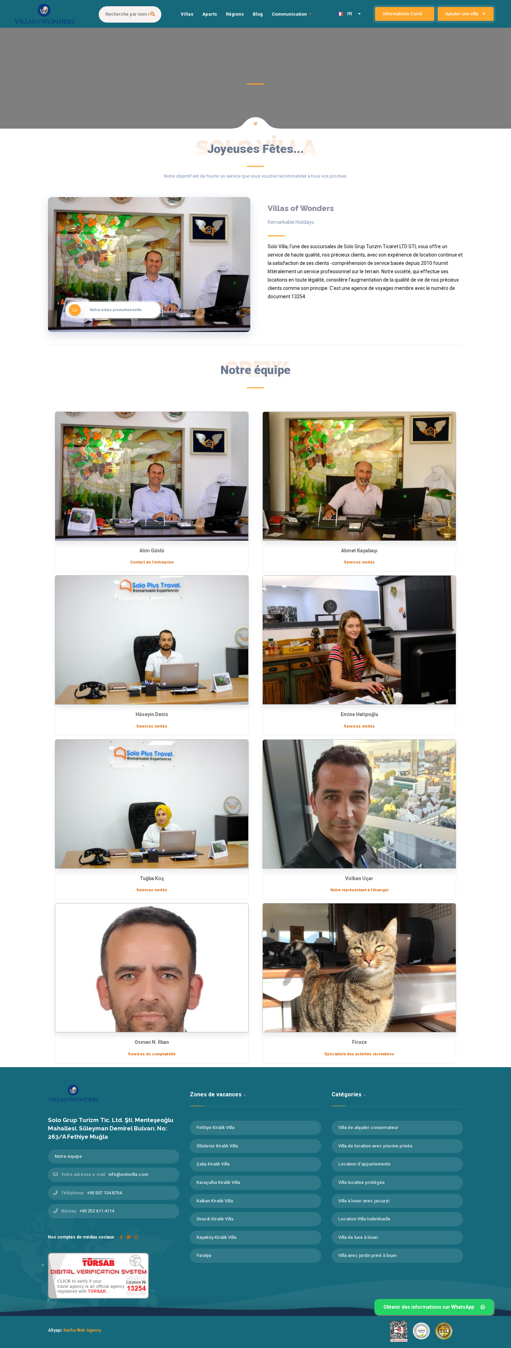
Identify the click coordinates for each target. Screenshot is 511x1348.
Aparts (209, 14)
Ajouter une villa (462, 13)
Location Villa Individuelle (364, 1218)
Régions (235, 14)
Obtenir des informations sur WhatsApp (428, 1307)
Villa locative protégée (361, 1182)
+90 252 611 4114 (96, 1210)
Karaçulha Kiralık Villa (218, 1182)
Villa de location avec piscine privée (375, 1145)
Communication (289, 14)
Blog (258, 14)
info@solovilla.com (128, 1174)
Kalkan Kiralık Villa (214, 1200)
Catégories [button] (347, 1094)
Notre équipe (68, 1156)
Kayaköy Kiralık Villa (216, 1237)
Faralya (203, 1255)
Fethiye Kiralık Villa (215, 1127)
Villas (187, 14)
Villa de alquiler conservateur (368, 1127)
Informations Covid (403, 13)
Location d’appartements (364, 1164)
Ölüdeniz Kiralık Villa (217, 1145)
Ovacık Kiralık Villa (214, 1218)
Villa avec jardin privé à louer (367, 1255)
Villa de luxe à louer (358, 1237)
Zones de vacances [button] (216, 1094)
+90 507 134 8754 (104, 1192)
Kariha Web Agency (82, 1330)
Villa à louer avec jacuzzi (363, 1200)
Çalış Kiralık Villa (212, 1164)
